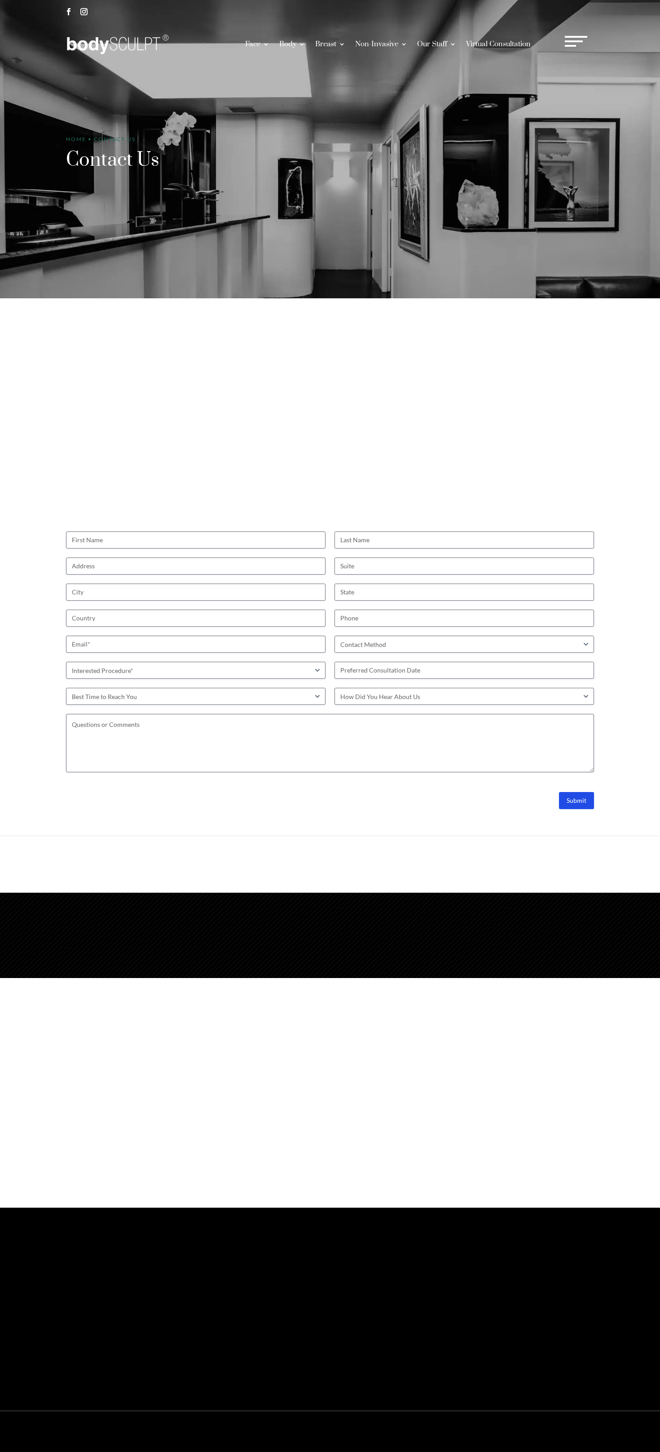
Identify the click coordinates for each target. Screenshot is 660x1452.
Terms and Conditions (541, 1431)
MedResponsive (389, 1431)
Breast (325, 44)
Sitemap (457, 1431)
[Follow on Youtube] (145, 1304)
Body (287, 44)
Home (76, 139)
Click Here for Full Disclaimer (189, 1366)
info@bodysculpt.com (441, 920)
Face (252, 44)
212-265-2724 (505, 11)
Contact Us (498, 1264)
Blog (579, 1431)
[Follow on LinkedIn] (130, 1304)
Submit (576, 800)
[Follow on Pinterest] (99, 1304)
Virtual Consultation (498, 44)
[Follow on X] (84, 1304)
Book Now (568, 11)
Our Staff (432, 44)
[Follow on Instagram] (84, 11)
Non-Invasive (376, 44)
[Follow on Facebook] (69, 11)
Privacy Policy (491, 1431)
